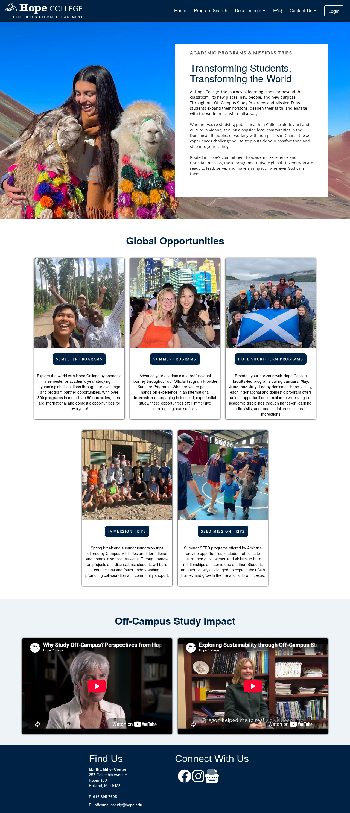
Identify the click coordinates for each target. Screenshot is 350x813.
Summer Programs (175, 359)
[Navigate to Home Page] (44, 11)
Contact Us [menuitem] (302, 10)
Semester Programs (79, 359)
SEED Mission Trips (223, 531)
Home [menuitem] (180, 10)
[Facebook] (184, 776)
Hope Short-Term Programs (270, 359)
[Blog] (212, 776)
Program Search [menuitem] (210, 10)
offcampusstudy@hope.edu (118, 805)
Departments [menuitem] (249, 10)
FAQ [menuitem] (277, 10)
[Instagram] (198, 776)
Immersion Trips (127, 531)
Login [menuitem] (333, 10)
